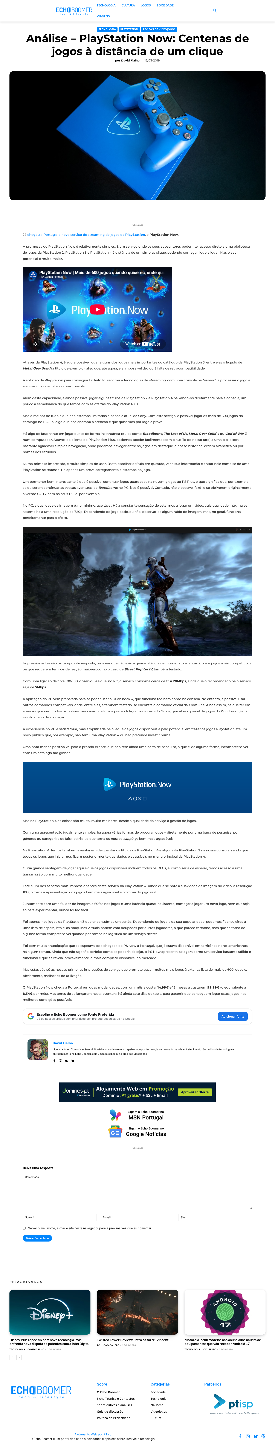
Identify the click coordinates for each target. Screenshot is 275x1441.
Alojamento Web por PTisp (93, 1434)
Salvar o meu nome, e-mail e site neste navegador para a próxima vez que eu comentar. (90, 1228)
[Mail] (66, 1060)
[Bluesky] (73, 1060)
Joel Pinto (209, 1349)
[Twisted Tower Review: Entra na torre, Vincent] (137, 1312)
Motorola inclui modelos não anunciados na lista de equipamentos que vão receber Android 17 (223, 1342)
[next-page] (19, 1357)
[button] (215, 11)
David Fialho (130, 60)
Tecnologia (107, 29)
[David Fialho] (38, 1051)
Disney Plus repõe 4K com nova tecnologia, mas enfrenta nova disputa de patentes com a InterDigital (49, 1342)
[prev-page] (12, 1357)
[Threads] (263, 1436)
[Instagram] (60, 1060)
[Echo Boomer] (74, 11)
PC (98, 1345)
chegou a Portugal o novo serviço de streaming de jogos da (86, 235)
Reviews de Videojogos (159, 29)
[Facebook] (54, 1060)
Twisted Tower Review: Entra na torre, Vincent (132, 1340)
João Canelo (110, 1345)
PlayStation (129, 29)
